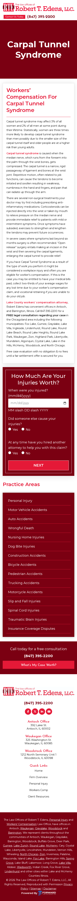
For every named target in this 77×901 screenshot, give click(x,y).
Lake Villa (65, 862)
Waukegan (27, 828)
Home (39, 770)
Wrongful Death (21, 528)
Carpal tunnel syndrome (22, 153)
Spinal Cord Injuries (23, 610)
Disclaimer (49, 888)
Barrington (14, 832)
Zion (42, 854)
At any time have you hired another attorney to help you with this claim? (37, 445)
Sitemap (35, 888)
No (28, 430)
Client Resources (38, 796)
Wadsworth (24, 867)
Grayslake (41, 828)
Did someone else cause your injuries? (32, 421)
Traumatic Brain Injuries (27, 620)
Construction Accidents (27, 556)
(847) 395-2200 (41, 17)
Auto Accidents (20, 519)
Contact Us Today (14, 17)
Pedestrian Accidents (25, 574)
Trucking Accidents (23, 583)
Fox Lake (38, 858)
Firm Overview (38, 777)
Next (38, 465)
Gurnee (7, 845)
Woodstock (55, 828)
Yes (15, 430)
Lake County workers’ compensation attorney (37, 302)
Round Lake (37, 845)
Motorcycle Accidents (25, 592)
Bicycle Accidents (22, 565)
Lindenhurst (12, 871)
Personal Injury (20, 501)
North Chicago (29, 854)
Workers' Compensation (22, 824)
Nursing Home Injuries (26, 537)
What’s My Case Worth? (38, 665)
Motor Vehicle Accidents (27, 510)
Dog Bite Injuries (21, 546)
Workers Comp (38, 790)
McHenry (52, 845)
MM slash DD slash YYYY (28, 410)
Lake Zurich (21, 845)
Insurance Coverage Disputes (31, 629)
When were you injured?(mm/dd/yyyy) (28, 393)
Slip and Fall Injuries (24, 601)
